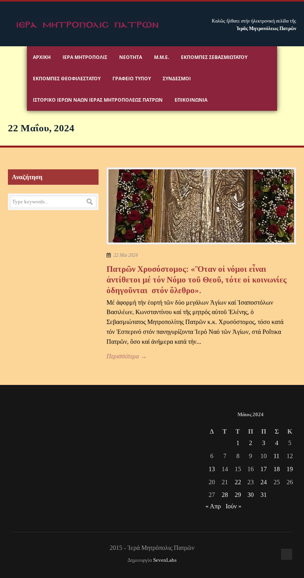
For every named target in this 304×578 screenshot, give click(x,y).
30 (250, 494)
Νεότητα (130, 57)
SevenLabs (165, 560)
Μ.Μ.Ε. (161, 57)
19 (290, 469)
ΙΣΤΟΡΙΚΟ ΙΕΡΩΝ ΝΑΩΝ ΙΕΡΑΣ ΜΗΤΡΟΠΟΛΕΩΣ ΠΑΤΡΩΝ (98, 100)
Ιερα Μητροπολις (85, 57)
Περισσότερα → (126, 356)
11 (276, 456)
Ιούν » (233, 506)
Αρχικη (42, 57)
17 (263, 469)
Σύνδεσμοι (177, 78)
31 (263, 494)
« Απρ (213, 506)
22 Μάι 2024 (126, 255)
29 (238, 494)
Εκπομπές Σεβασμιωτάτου (214, 57)
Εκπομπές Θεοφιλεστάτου (67, 78)
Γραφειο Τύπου (131, 78)
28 (225, 494)
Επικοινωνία (191, 100)
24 (263, 482)
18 (277, 469)
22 (238, 482)
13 (212, 469)
